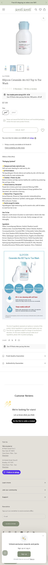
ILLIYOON (5, 76)
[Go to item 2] (13, 68)
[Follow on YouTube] (22, 532)
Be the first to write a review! (24, 421)
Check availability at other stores (15, 148)
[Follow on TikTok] (28, 532)
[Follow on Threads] (15, 532)
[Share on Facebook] (9, 340)
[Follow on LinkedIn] (34, 532)
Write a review (30, 89)
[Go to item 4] (28, 68)
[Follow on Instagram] (9, 532)
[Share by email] (19, 340)
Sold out (20, 130)
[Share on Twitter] (12, 340)
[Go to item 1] (5, 68)
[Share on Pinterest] (16, 340)
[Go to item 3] (20, 68)
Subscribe (11, 524)
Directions (5, 455)
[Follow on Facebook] (3, 532)
